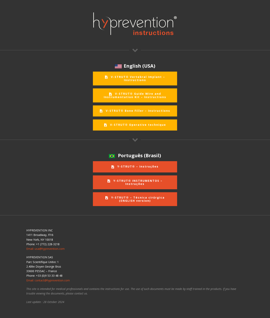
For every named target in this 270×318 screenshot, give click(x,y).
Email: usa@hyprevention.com (45, 249)
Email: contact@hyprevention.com (48, 280)
